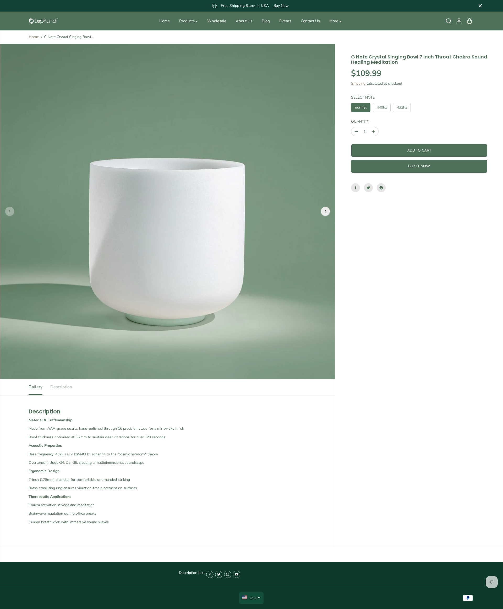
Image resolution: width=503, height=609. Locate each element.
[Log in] (459, 21)
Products (187, 21)
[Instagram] (227, 574)
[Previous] (9, 211)
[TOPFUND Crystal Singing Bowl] (43, 21)
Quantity (360, 121)
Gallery (35, 387)
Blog (266, 21)
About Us (244, 21)
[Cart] (469, 21)
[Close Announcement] (480, 5)
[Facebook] (355, 187)
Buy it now (419, 166)
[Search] (448, 21)
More (334, 21)
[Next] (325, 211)
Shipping (358, 83)
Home (164, 21)
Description (61, 387)
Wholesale (216, 21)
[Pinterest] (381, 187)
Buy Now (274, 5)
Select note (363, 97)
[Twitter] (368, 187)
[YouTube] (236, 574)
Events (285, 21)
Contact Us (310, 21)
